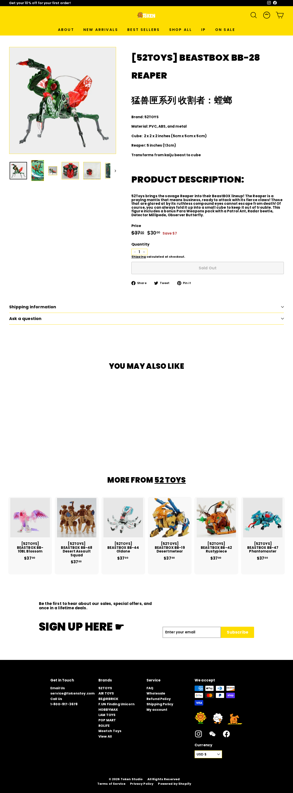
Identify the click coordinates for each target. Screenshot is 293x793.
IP (203, 29)
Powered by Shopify (174, 784)
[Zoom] (62, 100)
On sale (225, 29)
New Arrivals (100, 29)
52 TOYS (170, 480)
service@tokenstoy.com (72, 693)
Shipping (138, 257)
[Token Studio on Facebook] (226, 733)
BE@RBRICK (108, 699)
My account (157, 709)
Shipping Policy (159, 704)
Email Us (57, 688)
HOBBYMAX (108, 709)
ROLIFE (104, 725)
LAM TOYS (106, 715)
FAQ (149, 688)
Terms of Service (111, 784)
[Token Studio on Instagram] (198, 733)
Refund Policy (158, 699)
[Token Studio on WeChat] (212, 733)
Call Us (56, 699)
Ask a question (25, 318)
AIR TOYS (106, 693)
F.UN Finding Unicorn (116, 704)
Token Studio (132, 779)
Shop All (180, 29)
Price (136, 226)
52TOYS (105, 688)
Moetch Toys (110, 731)
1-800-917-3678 (64, 704)
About (66, 29)
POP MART (107, 720)
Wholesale (155, 693)
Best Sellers (143, 29)
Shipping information (32, 307)
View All (105, 736)
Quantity (140, 244)
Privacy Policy (141, 784)
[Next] (113, 170)
